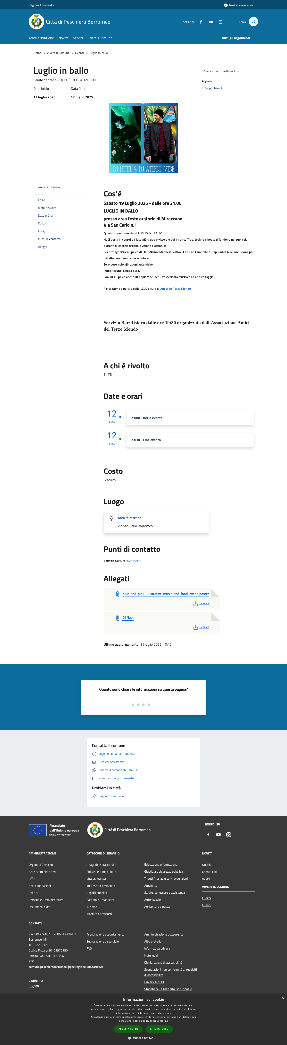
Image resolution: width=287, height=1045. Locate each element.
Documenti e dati (40, 906)
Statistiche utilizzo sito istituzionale (168, 989)
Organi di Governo (41, 864)
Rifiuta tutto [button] (159, 1028)
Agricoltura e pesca (157, 906)
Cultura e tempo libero (101, 871)
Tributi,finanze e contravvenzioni (166, 878)
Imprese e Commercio (100, 885)
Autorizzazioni (153, 899)
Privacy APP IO (154, 982)
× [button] (282, 997)
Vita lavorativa (96, 878)
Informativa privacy (157, 948)
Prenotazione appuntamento (105, 934)
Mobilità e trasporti (99, 913)
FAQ (89, 948)
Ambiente (150, 885)
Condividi (209, 71)
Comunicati (209, 871)
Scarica (204, 603)
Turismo (91, 906)
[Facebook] (199, 21)
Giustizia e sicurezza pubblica (163, 871)
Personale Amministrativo (46, 899)
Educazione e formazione (160, 864)
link (166, 1020)
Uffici (32, 878)
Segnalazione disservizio (102, 941)
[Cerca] (253, 21)
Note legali (151, 955)
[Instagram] (219, 21)
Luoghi (206, 898)
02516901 (134, 560)
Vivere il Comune (58, 52)
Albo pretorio (152, 941)
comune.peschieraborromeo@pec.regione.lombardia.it (66, 966)
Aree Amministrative (42, 871)
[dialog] (143, 1019)
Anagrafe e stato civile (101, 864)
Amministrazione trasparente (163, 934)
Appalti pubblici (96, 892)
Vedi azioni (229, 71)
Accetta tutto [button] (128, 1029)
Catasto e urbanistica (100, 899)
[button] (143, 1038)
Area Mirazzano (129, 517)
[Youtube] (209, 21)
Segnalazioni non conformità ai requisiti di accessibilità (170, 972)
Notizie (206, 864)
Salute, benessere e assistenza (164, 892)
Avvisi (206, 878)
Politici (33, 892)
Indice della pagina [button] (49, 187)
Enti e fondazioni (40, 885)
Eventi (79, 52)
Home (37, 52)
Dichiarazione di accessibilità (163, 962)
